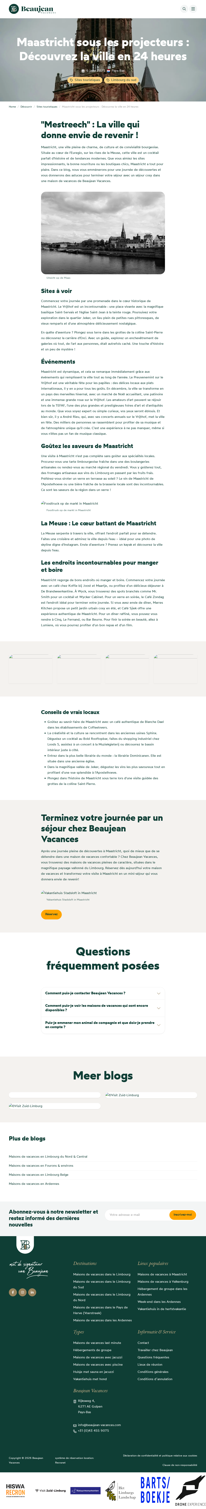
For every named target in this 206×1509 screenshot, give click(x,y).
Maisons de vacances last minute (97, 1343)
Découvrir (26, 107)
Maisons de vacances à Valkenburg (163, 1281)
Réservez (51, 914)
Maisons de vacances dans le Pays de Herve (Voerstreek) (100, 1310)
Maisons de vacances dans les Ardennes (102, 1320)
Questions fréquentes (153, 1357)
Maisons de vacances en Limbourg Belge (38, 1175)
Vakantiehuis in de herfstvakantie (162, 1309)
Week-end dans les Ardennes (159, 1302)
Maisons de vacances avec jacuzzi (97, 1357)
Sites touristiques (87, 80)
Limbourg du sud (123, 80)
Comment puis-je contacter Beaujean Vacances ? (85, 993)
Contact (143, 1343)
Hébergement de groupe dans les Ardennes (162, 1292)
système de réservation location (74, 1458)
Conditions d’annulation (155, 1379)
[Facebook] (13, 1292)
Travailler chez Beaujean (155, 1350)
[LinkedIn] (32, 1292)
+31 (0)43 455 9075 (93, 1430)
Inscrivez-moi (183, 1214)
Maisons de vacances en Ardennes (34, 1184)
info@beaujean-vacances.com (99, 1425)
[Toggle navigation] (193, 9)
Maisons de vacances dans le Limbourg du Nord (101, 1297)
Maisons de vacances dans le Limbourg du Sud (101, 1284)
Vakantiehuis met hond (90, 1379)
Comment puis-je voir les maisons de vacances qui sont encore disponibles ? (96, 1008)
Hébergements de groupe (92, 1350)
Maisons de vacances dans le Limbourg (101, 1274)
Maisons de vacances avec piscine (98, 1364)
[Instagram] (23, 1292)
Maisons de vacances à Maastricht (162, 1274)
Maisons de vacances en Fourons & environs (41, 1165)
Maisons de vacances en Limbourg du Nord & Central (48, 1156)
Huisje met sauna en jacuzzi (93, 1372)
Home (12, 107)
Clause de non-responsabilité (180, 1465)
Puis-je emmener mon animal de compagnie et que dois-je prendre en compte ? (99, 1025)
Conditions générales (153, 1372)
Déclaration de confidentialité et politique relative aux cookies (160, 1455)
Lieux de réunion (150, 1364)
